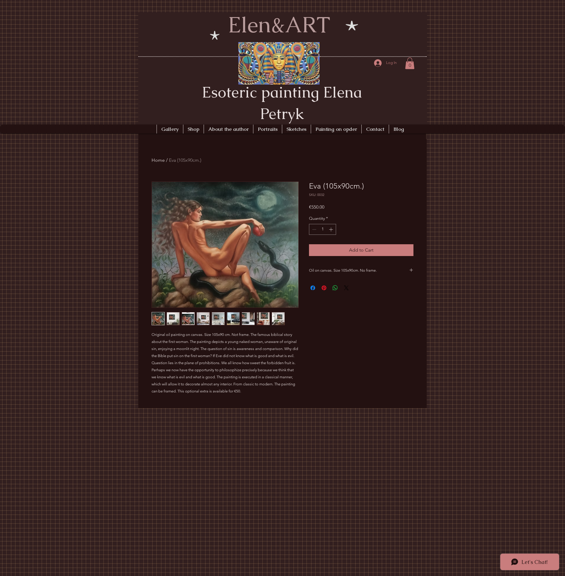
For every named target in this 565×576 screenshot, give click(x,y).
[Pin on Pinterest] (324, 287)
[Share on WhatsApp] (335, 287)
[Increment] (331, 229)
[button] (410, 63)
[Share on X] (346, 287)
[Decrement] (313, 229)
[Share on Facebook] (312, 287)
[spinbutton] (322, 229)
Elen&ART (279, 25)
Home (158, 160)
